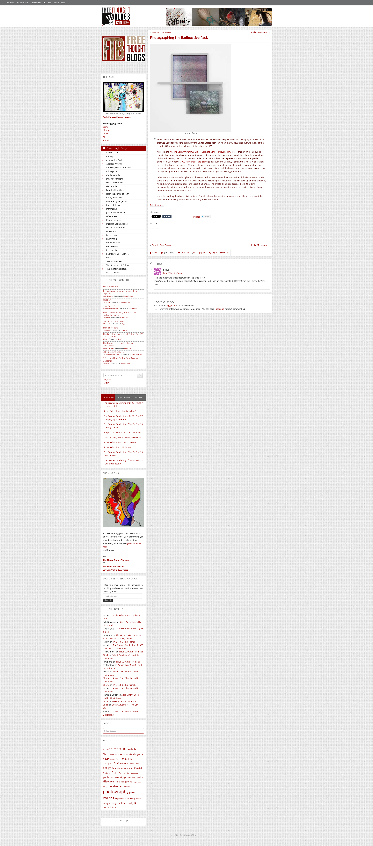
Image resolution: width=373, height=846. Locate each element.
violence (111, 807)
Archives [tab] (139, 397)
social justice (134, 798)
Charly (106, 130)
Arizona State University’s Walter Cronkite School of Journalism (200, 151)
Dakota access (134, 764)
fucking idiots (124, 773)
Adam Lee (127, 348)
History (108, 781)
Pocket (196, 216)
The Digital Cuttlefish (116, 268)
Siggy (124, 324)
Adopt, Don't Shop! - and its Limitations (123, 432)
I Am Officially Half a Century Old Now (122, 437)
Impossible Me (113, 205)
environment (128, 768)
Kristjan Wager (126, 363)
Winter (117, 807)
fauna (139, 767)
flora (114, 772)
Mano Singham (113, 220)
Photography (199, 252)
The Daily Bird (130, 803)
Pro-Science (112, 246)
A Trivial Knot (112, 152)
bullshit (129, 759)
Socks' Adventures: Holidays (117, 447)
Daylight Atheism (114, 178)
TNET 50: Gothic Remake (125, 641)
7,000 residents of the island (194, 161)
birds (106, 759)
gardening (135, 773)
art (124, 748)
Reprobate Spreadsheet (117, 253)
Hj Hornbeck (133, 309)
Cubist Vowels (113, 175)
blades (112, 759)
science (124, 798)
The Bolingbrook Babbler (118, 265)
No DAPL (127, 786)
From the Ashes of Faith (117, 193)
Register (107, 379)
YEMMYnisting (113, 272)
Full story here (157, 205)
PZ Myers (124, 330)
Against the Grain (114, 160)
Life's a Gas (111, 216)
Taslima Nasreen (114, 261)
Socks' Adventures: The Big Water (120, 442)
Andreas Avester (114, 163)
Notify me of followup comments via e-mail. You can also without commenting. (202, 309)
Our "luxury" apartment (114, 321)
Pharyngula (111, 238)
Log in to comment (220, 252)
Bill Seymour (112, 171)
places (132, 792)
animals (114, 748)
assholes (120, 754)
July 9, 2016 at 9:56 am (172, 273)
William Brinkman (136, 354)
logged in (171, 305)
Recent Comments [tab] (124, 397)
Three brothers (110, 327)
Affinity (109, 156)
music (119, 786)
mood (111, 786)
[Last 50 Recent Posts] (110, 286)
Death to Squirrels (115, 182)
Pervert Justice (113, 235)
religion (118, 798)
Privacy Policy (22, 2)
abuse (105, 749)
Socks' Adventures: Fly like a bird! (120, 411)
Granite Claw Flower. (162, 32)
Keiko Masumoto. (259, 32)
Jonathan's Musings (115, 212)
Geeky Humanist (114, 197)
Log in (106, 382)
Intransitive (111, 208)
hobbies (116, 781)
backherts (107, 299)
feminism (107, 773)
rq (104, 136)
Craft (117, 763)
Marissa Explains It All (117, 223)
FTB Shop (47, 2)
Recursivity (111, 250)
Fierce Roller (112, 186)
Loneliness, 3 (109, 306)
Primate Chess (113, 242)
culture (124, 763)
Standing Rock (114, 803)
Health (139, 777)
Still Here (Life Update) (113, 351)
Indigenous (126, 781)
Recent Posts (59, 2)
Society (105, 804)
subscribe (219, 309)
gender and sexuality (113, 777)
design (107, 768)
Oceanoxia (111, 231)
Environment (186, 252)
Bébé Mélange (125, 302)
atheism (130, 754)
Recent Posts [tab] (108, 397)
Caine (105, 126)
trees (105, 807)
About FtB (10, 2)
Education (117, 768)
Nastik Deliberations (116, 227)
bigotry (138, 754)
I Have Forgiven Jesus (116, 201)
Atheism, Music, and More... (119, 167)
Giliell (105, 133)
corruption (108, 763)
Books (120, 759)
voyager (106, 140)
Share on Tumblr (166, 216)
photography (116, 792)
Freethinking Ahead (115, 190)
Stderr (109, 257)
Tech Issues (36, 2)
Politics (108, 798)
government (129, 777)
